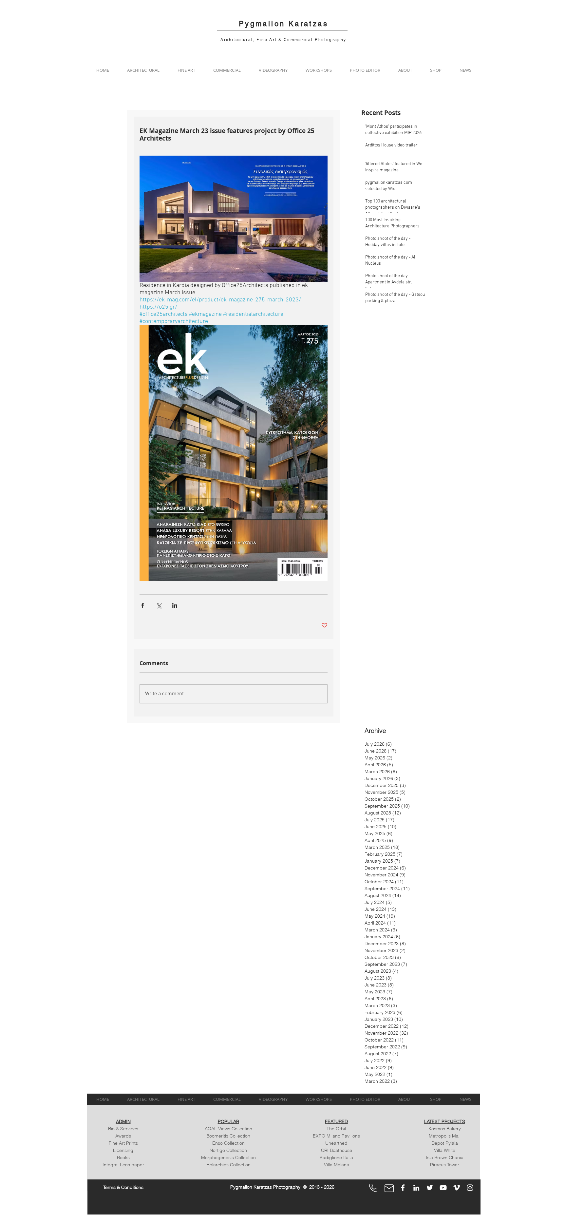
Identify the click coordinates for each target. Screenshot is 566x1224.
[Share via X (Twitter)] (159, 605)
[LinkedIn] (416, 1187)
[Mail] (389, 1188)
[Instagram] (470, 1187)
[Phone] (373, 1188)
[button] (143, 70)
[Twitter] (429, 1187)
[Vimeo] (456, 1187)
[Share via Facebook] (143, 605)
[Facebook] (403, 1187)
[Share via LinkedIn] (175, 605)
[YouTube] (443, 1187)
